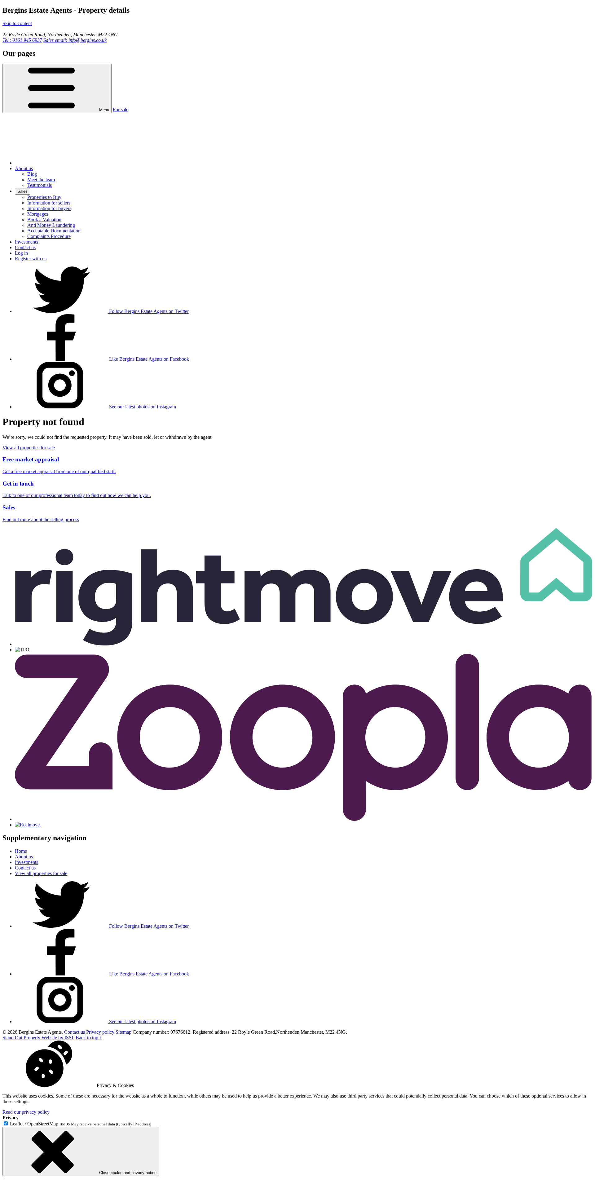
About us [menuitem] (24, 168)
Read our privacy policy (26, 1112)
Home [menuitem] (21, 851)
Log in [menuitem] (21, 253)
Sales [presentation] (22, 191)
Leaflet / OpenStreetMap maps (40, 1123)
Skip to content (17, 23)
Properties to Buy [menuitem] (44, 197)
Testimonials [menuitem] (39, 185)
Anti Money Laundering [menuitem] (51, 225)
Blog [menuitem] (32, 174)
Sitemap (123, 1032)
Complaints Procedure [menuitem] (49, 236)
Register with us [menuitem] (30, 258)
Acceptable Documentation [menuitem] (54, 230)
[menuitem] (61, 162)
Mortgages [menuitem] (37, 214)
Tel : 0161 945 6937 (22, 40)
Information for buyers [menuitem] (49, 208)
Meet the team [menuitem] (41, 179)
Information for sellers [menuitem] (48, 202)
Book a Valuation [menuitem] (44, 219)
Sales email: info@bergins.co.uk (75, 40)
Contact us (74, 1032)
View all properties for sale (28, 447)
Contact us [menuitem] (25, 247)
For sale (120, 109)
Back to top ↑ (89, 1037)
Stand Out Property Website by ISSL (38, 1037)
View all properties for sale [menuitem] (41, 873)
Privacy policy (100, 1032)
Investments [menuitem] (26, 241)
